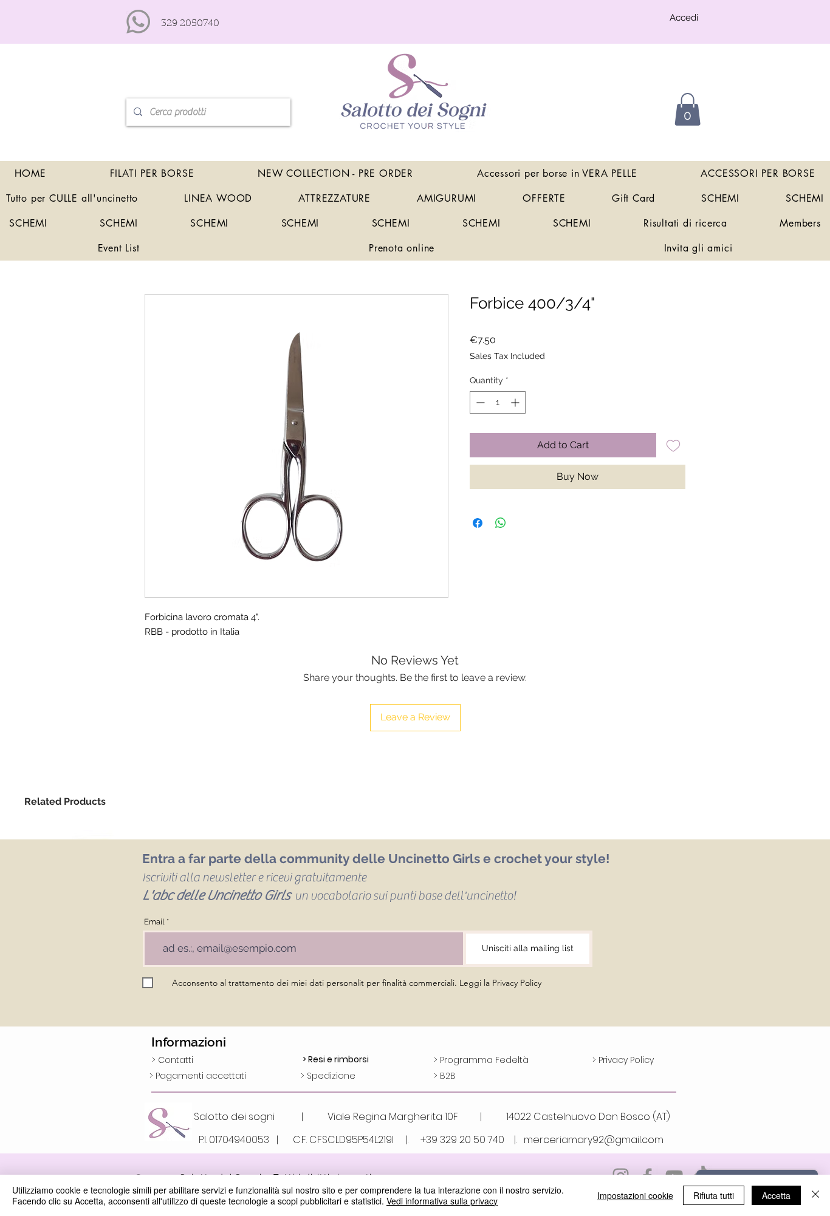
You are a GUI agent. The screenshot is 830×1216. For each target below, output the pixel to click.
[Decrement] (479, 402)
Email (154, 922)
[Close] (815, 1195)
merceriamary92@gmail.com (594, 1140)
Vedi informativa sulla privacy (442, 1201)
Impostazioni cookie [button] (635, 1195)
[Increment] (516, 402)
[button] (687, 109)
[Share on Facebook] (477, 523)
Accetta (776, 1195)
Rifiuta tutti (713, 1195)
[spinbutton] (498, 402)
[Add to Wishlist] (673, 445)
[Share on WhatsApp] (500, 523)
